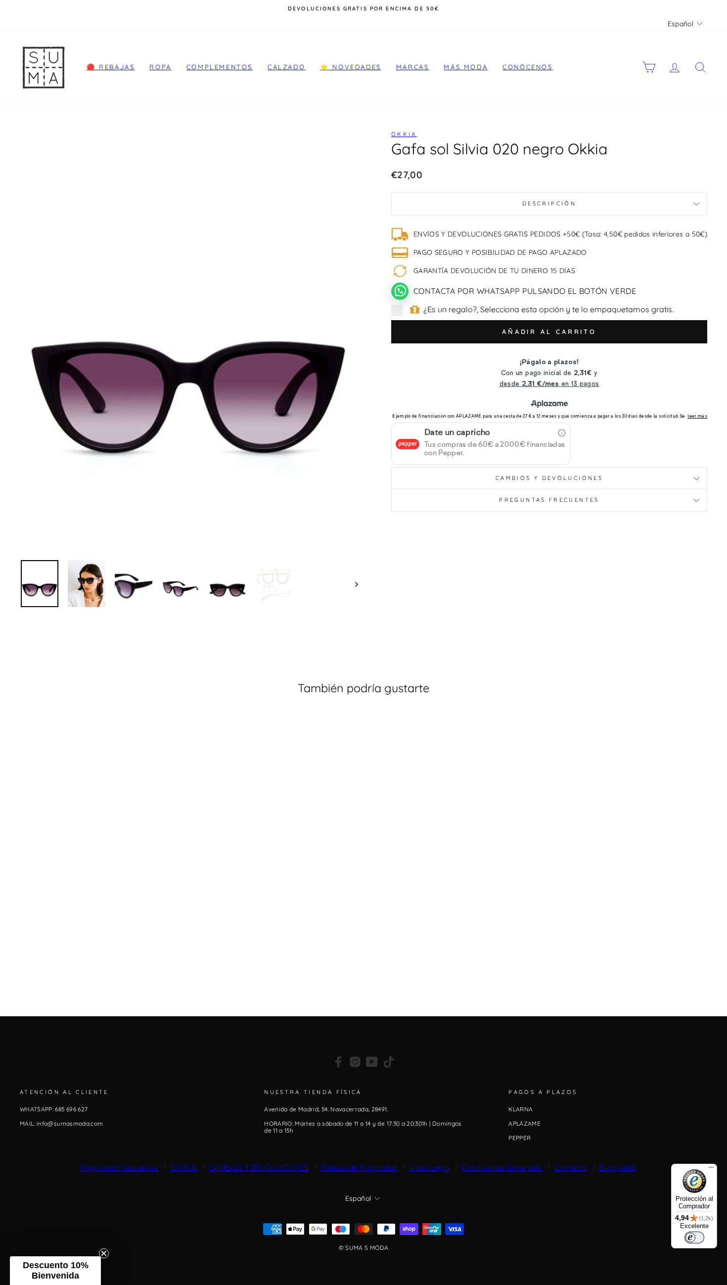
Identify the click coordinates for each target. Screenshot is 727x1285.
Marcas (412, 67)
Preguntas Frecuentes (119, 1167)
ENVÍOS (183, 1167)
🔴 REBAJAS (111, 67)
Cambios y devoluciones (549, 478)
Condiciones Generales (501, 1167)
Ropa (160, 67)
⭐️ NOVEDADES (350, 67)
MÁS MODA (466, 67)
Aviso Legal (429, 1167)
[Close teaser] (104, 1253)
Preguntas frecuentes (549, 499)
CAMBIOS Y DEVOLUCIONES (259, 1167)
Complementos (219, 67)
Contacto (571, 1167)
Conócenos (527, 67)
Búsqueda (617, 1167)
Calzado (286, 67)
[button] (55, 1270)
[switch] (694, 1237)
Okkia (404, 134)
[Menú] (711, 1170)
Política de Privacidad (359, 1167)
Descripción (549, 203)
